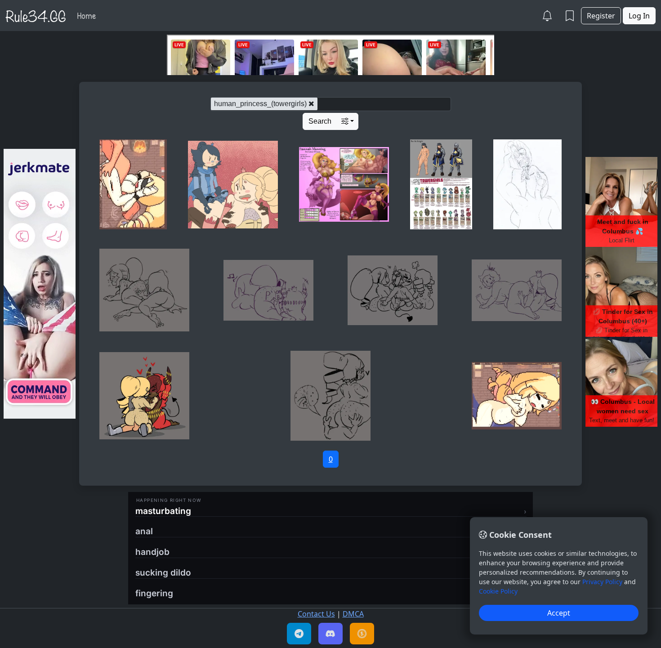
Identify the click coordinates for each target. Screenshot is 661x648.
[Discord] (330, 633)
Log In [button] (639, 16)
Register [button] (601, 16)
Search (319, 121)
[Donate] (362, 633)
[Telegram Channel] (299, 633)
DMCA (353, 614)
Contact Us (316, 614)
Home (86, 15)
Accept (558, 613)
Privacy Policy (602, 581)
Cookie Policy (498, 591)
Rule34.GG (35, 15)
